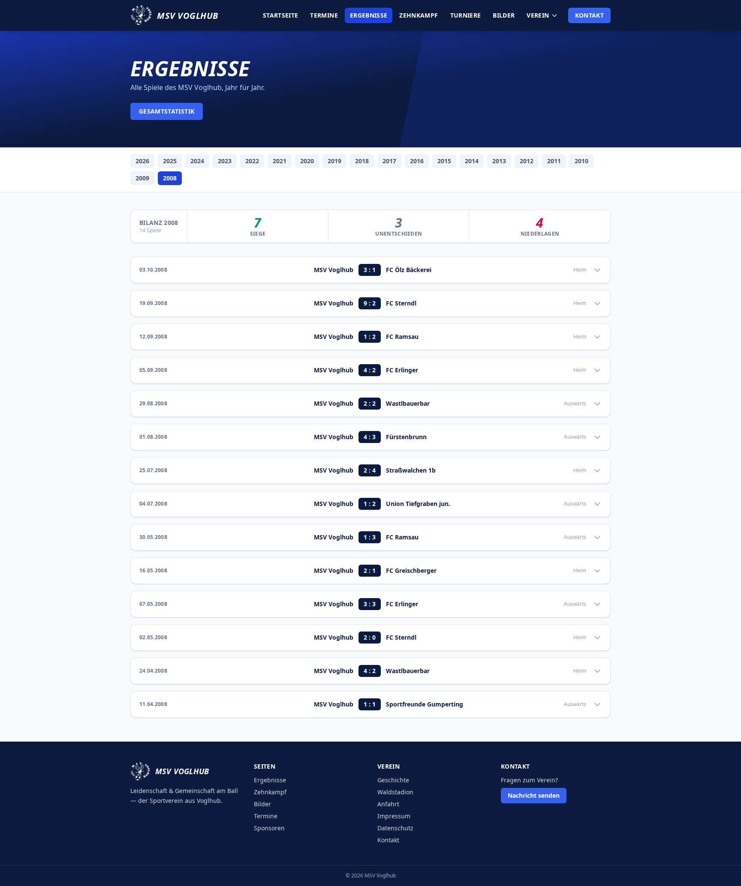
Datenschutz (395, 828)
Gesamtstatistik (166, 111)
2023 (225, 161)
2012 (526, 161)
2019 (334, 161)
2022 (252, 161)
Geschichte (393, 780)
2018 (362, 161)
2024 (197, 161)
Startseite (280, 15)
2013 (499, 161)
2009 (142, 178)
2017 (389, 161)
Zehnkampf (418, 15)
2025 (170, 161)
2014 (472, 161)
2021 (279, 161)
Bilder (504, 15)
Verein (538, 15)
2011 (554, 161)
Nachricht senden (534, 795)
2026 (142, 161)
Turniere (465, 15)
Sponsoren (269, 828)
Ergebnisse (369, 15)
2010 (581, 161)
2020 (307, 161)
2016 (417, 161)
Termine (323, 15)
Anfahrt (388, 804)
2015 (444, 161)
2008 (170, 178)
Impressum (393, 816)
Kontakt (589, 15)
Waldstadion (395, 792)
